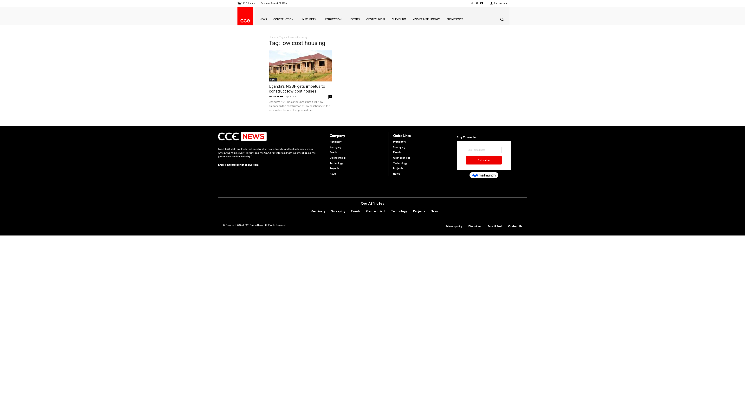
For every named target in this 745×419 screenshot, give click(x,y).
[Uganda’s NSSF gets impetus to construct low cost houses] (300, 65)
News (272, 79)
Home (272, 37)
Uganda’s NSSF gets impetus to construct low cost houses (297, 88)
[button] (502, 19)
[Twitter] (477, 3)
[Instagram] (472, 3)
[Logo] (245, 21)
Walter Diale (276, 96)
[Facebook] (467, 3)
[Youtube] (481, 3)
